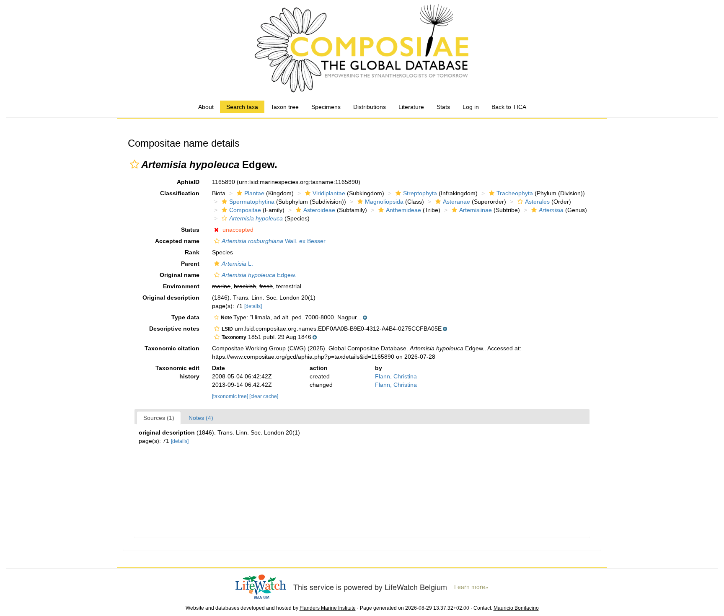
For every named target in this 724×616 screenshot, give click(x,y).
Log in (471, 107)
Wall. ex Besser (274, 241)
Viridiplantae (329, 193)
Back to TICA (508, 107)
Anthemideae (403, 210)
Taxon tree (285, 107)
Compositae (245, 210)
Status (190, 229)
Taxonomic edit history (177, 372)
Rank (192, 252)
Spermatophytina (251, 201)
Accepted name (177, 241)
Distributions (369, 107)
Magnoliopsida (384, 201)
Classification (179, 193)
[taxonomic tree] (230, 396)
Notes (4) (201, 417)
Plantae (254, 193)
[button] (134, 164)
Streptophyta (420, 193)
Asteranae (456, 201)
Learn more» (471, 587)
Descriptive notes (174, 328)
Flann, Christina (396, 376)
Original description (170, 297)
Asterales (537, 201)
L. (237, 263)
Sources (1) (158, 417)
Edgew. (259, 275)
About (206, 107)
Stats (443, 107)
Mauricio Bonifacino (516, 608)
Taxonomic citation (172, 348)
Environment (181, 286)
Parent (190, 263)
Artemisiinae (475, 210)
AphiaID (188, 182)
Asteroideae (319, 210)
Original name (179, 275)
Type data (185, 317)
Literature (411, 107)
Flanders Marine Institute (328, 608)
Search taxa (242, 107)
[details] (253, 306)
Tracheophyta (514, 193)
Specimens (326, 107)
